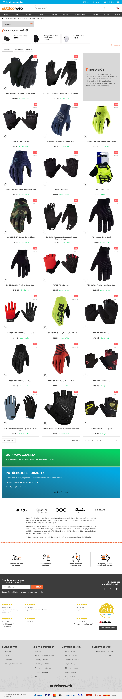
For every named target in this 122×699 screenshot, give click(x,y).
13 (109, 440)
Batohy (65, 14)
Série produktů (70, 672)
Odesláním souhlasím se (22, 592)
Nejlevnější (19, 50)
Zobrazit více (115, 45)
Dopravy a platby (41, 660)
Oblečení (5, 14)
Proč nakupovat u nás (43, 668)
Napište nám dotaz (61, 492)
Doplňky (95, 14)
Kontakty (95, 2)
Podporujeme (70, 676)
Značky (117, 14)
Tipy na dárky (70, 664)
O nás (7, 655)
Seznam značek (71, 655)
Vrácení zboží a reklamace (44, 655)
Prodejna (8, 660)
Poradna (38, 651)
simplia (113, 695)
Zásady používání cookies (104, 651)
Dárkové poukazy (71, 668)
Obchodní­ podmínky (103, 655)
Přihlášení (111, 2)
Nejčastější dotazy (42, 664)
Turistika (54, 14)
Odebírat (37, 587)
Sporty (106, 14)
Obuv (16, 14)
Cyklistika (41, 14)
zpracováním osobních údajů (32, 592)
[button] (4, 88)
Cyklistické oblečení (20, 18)
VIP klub (85, 2)
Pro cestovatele (80, 14)
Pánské (32, 18)
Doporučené (7, 50)
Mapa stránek (70, 651)
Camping (28, 14)
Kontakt (8, 651)
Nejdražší (29, 50)
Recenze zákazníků (72, 660)
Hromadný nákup (41, 672)
